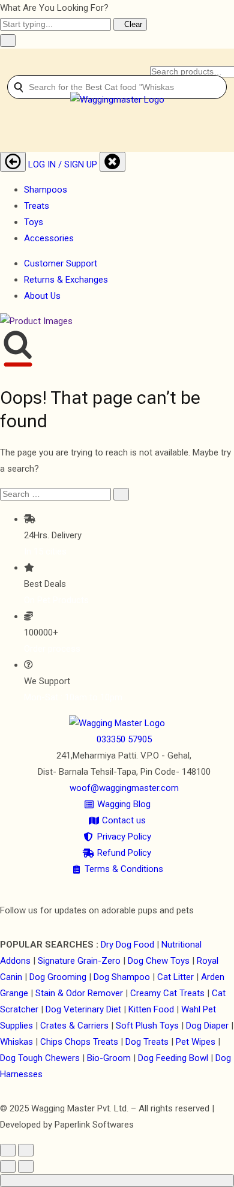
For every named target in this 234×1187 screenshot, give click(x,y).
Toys (33, 222)
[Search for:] (55, 493)
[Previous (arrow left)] (8, 1166)
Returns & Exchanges (66, 279)
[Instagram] (121, 885)
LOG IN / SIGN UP (62, 164)
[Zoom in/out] (26, 1150)
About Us (42, 295)
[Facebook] (113, 885)
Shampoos (45, 189)
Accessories (49, 238)
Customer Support (60, 263)
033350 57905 (124, 739)
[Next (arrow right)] (26, 1166)
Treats (36, 205)
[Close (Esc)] (8, 1150)
